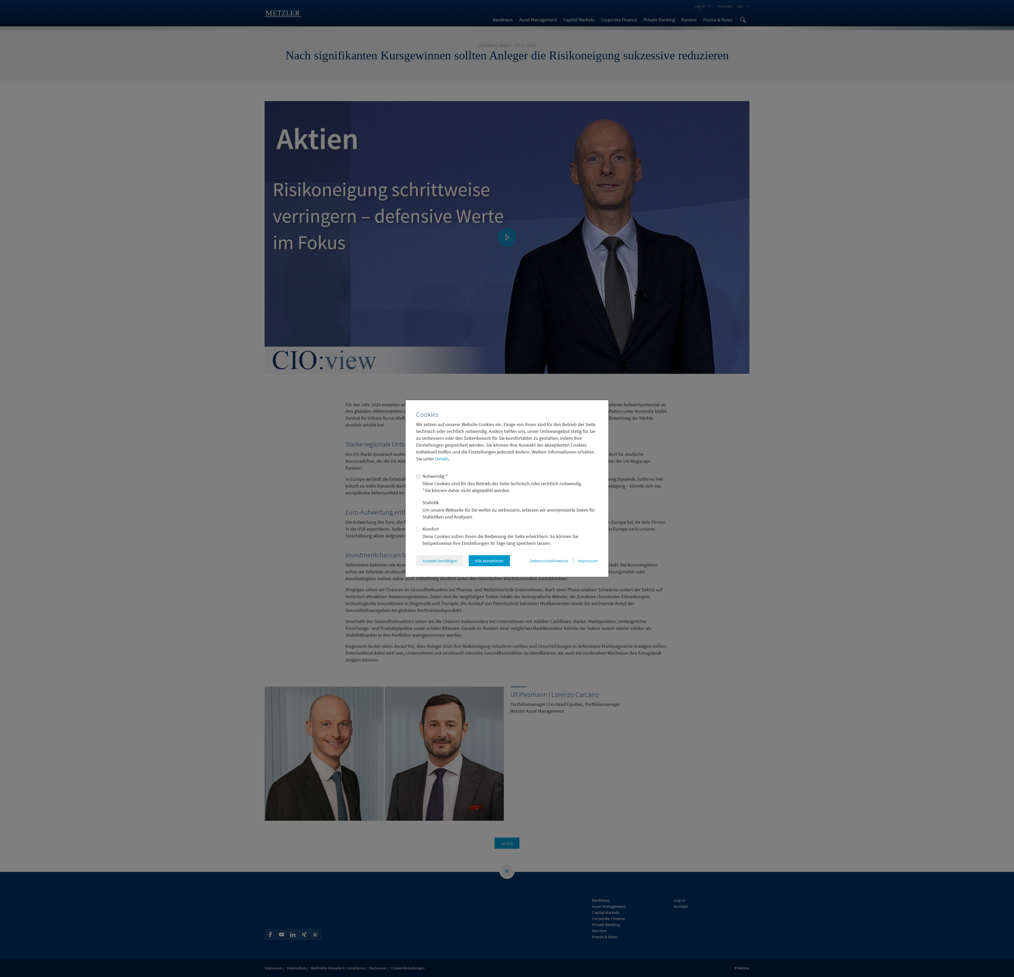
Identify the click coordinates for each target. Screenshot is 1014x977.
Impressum (588, 560)
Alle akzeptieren (489, 560)
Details (441, 459)
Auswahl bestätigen (439, 560)
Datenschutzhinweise (549, 560)
